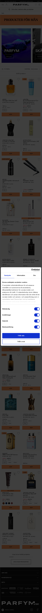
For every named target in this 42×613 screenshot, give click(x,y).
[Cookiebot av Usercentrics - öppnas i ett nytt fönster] (31, 270)
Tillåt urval (21, 342)
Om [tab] (34, 275)
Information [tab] (21, 275)
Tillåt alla (21, 336)
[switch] (37, 315)
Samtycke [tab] (7, 275)
